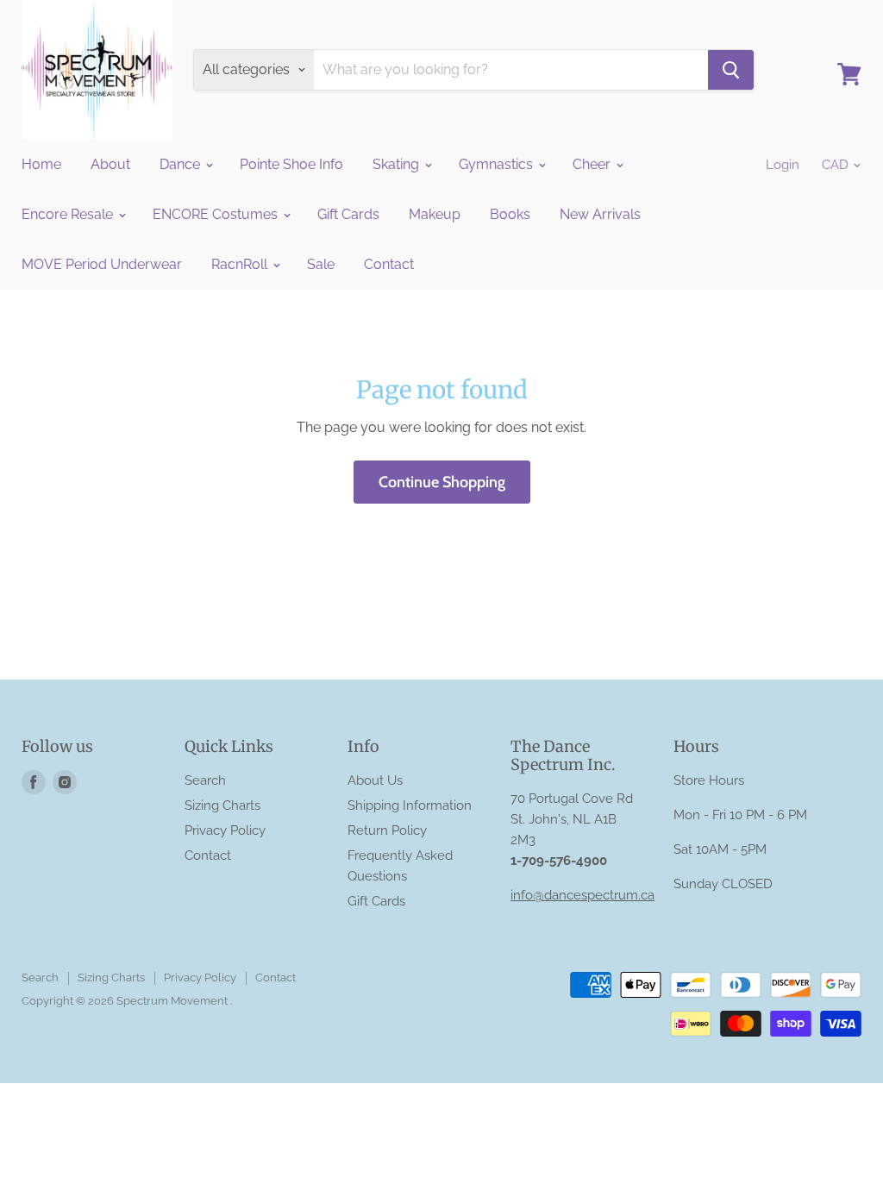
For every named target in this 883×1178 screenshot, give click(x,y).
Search (205, 780)
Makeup (434, 214)
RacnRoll (241, 264)
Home (41, 164)
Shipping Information (410, 805)
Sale (321, 264)
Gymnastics (497, 164)
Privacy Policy (225, 830)
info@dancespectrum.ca (582, 895)
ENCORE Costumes (217, 214)
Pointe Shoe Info (291, 164)
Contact (389, 264)
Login (782, 164)
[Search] (731, 70)
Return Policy (387, 830)
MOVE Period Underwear (102, 264)
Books (510, 214)
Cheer (593, 164)
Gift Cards (348, 214)
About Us (375, 780)
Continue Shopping (442, 482)
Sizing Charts (222, 805)
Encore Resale (69, 214)
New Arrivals (600, 214)
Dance (182, 164)
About (110, 164)
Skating (398, 164)
